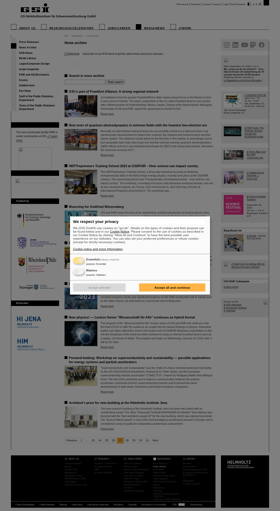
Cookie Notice (119, 231)
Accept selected (99, 287)
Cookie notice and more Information (98, 249)
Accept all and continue (172, 287)
